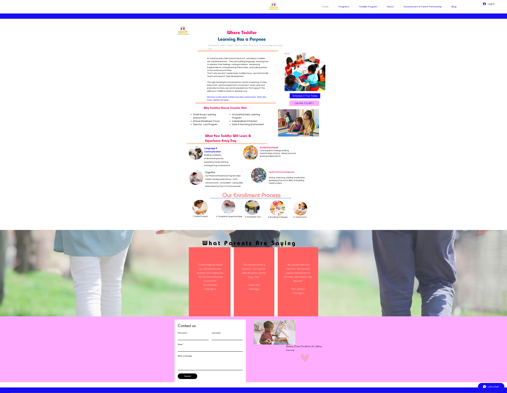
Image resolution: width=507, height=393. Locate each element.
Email (181, 344)
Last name (216, 333)
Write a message (185, 356)
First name (183, 333)
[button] (305, 95)
